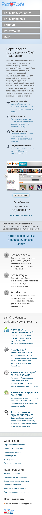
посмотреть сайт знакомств (21, 215)
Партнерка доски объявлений (16, 492)
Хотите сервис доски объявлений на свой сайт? (21, 240)
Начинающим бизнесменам (15, 477)
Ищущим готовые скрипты (15, 488)
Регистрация (9, 459)
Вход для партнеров (12, 463)
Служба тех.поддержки (13, 448)
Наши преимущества (13, 452)
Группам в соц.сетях (12, 485)
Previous (6, 176)
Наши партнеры (10, 456)
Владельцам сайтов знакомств (16, 481)
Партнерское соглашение (14, 445)
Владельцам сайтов (12, 474)
